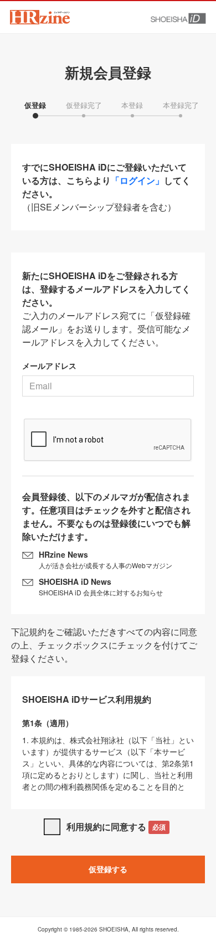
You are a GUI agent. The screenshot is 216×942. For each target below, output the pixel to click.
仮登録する (108, 868)
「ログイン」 (137, 180)
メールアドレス (49, 365)
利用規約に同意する (116, 826)
